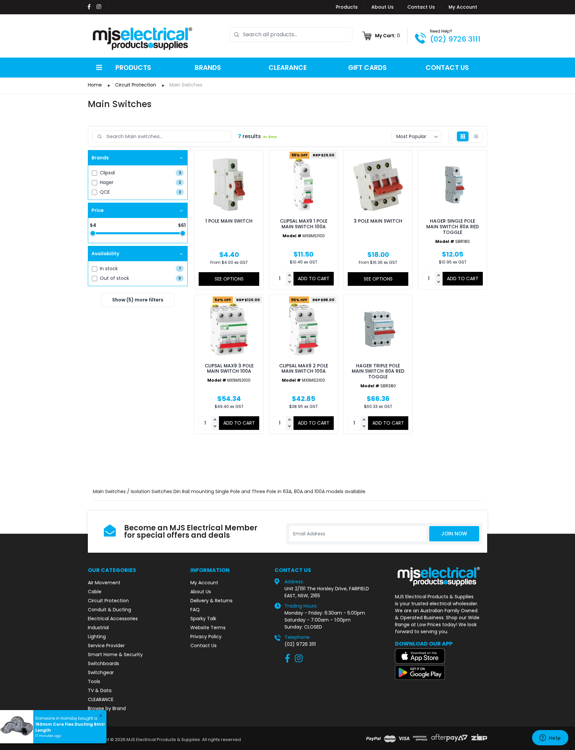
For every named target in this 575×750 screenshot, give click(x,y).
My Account (463, 7)
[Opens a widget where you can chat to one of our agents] (550, 738)
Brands (208, 67)
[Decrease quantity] (289, 282)
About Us (382, 7)
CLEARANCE (100, 699)
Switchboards (103, 663)
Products (347, 7)
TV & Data (99, 690)
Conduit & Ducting (109, 609)
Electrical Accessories (113, 618)
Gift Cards (367, 67)
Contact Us (421, 7)
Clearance (288, 67)
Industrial (98, 627)
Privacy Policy (206, 636)
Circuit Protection (108, 600)
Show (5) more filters (137, 299)
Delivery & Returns (211, 600)
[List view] (475, 136)
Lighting (97, 636)
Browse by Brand (107, 708)
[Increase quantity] (289, 275)
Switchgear (101, 672)
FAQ (195, 609)
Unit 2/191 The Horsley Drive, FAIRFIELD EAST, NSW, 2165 (327, 592)
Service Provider (106, 645)
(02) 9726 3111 (455, 39)
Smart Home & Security (115, 654)
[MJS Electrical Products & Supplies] (143, 38)
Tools (94, 681)
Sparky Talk (203, 618)
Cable (94, 591)
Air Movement (104, 582)
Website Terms (208, 627)
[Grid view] (463, 136)
